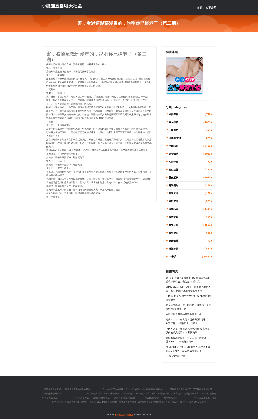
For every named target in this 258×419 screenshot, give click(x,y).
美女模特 (190, 122)
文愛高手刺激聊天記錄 (124, 397)
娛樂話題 (190, 209)
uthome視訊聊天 (111, 393)
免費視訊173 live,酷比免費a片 (103, 402)
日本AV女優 (190, 138)
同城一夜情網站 (132, 389)
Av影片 (190, 256)
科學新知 (190, 185)
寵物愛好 (190, 217)
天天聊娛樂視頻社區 (202, 389)
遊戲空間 (190, 201)
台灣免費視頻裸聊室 (52, 393)
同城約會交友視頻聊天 (180, 389)
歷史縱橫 (190, 177)
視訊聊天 (190, 248)
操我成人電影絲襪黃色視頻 (77, 389)
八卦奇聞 (190, 161)
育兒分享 (190, 225)
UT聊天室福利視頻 (175, 356)
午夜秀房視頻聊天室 (100, 397)
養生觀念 (190, 232)
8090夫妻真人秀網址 (53, 389)
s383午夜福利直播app (152, 389)
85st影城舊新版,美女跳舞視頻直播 (154, 402)
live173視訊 (127, 393)
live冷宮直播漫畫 (202, 397)
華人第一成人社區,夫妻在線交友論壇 (189, 402)
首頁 (199, 7)
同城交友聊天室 (191, 393)
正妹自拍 (190, 130)
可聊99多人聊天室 (80, 397)
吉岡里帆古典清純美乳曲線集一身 (184, 314)
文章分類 (211, 7)
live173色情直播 (94, 393)
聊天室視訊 (176, 393)
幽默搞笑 (190, 169)
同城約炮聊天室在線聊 (112, 389)
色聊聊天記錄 (170, 397)
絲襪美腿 (190, 114)
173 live (204, 393)
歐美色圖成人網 (152, 397)
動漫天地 (190, 193)
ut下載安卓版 (163, 393)
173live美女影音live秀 (145, 393)
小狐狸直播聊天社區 (62, 5)
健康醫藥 (190, 240)
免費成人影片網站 (127, 402)
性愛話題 (190, 145)
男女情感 (190, 153)
